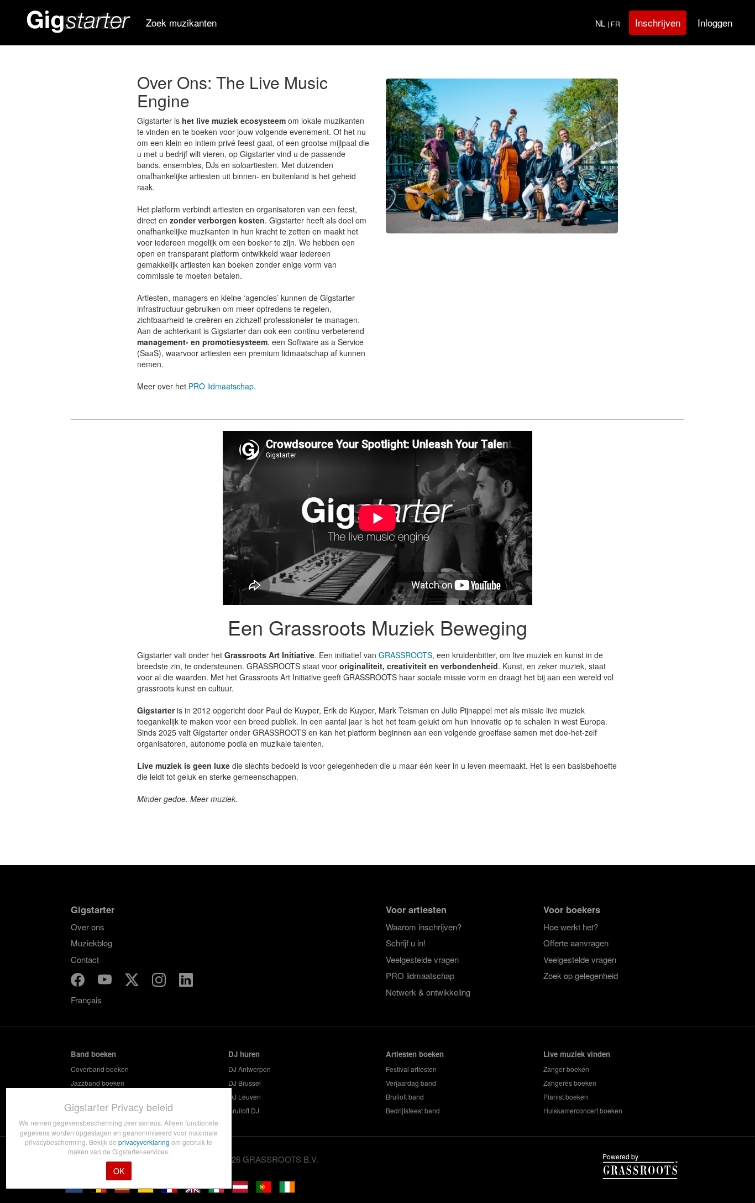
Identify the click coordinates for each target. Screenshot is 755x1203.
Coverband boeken (100, 1069)
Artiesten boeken (415, 1054)
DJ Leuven (244, 1096)
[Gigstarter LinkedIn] (186, 981)
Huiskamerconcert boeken (582, 1110)
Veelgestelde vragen (422, 959)
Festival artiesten (411, 1069)
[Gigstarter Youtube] (106, 981)
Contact (85, 959)
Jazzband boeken (97, 1082)
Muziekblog (91, 943)
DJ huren (244, 1054)
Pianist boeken (565, 1096)
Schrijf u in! (406, 943)
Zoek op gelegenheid (580, 975)
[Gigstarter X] (133, 981)
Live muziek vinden (576, 1054)
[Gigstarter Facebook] (79, 981)
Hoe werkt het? (570, 927)
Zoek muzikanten (181, 22)
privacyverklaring (144, 1142)
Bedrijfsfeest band (413, 1110)
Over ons (87, 927)
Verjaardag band (411, 1082)
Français (86, 1000)
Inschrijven (657, 22)
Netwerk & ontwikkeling (428, 992)
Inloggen (715, 22)
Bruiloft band (405, 1096)
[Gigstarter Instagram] (160, 981)
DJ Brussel (244, 1082)
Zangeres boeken (569, 1082)
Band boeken (93, 1054)
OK (118, 1170)
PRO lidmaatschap (221, 386)
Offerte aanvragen (576, 943)
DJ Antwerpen (249, 1069)
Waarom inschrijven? (424, 927)
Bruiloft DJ (243, 1110)
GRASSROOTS (405, 654)
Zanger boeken (566, 1069)
